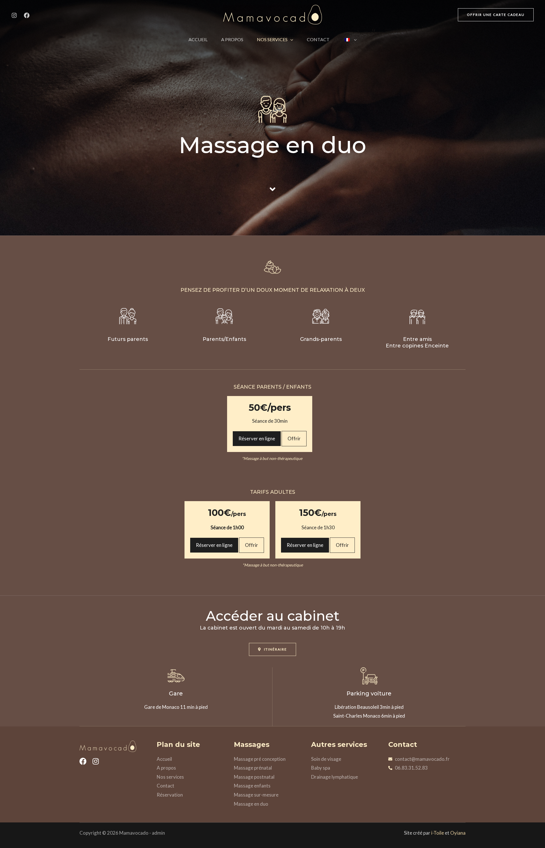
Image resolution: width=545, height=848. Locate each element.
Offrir (294, 438)
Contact (318, 39)
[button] (496, 14)
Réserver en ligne (256, 438)
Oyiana (458, 833)
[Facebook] (27, 15)
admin (158, 833)
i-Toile (437, 833)
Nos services (272, 39)
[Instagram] (14, 15)
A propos (232, 39)
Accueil (197, 39)
